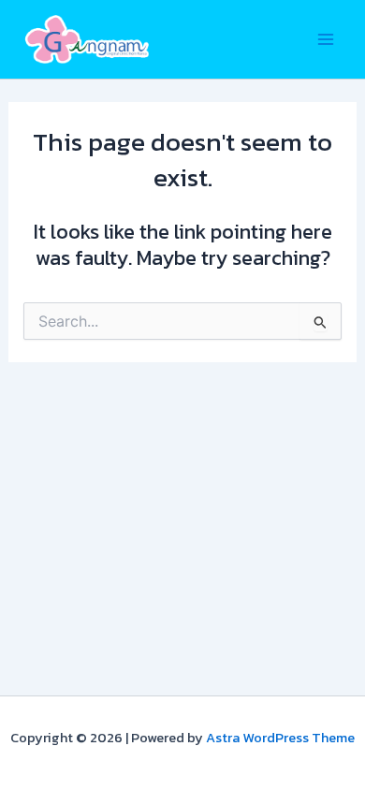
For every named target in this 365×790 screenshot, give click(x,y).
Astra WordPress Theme (280, 737)
